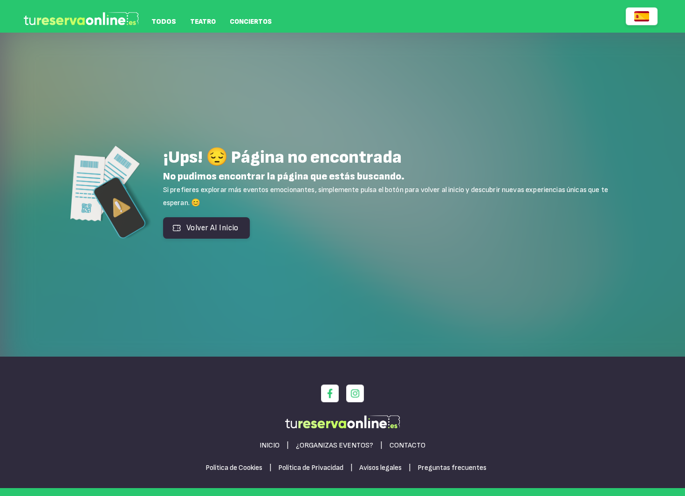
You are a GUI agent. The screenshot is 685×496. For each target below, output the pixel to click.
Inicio (270, 445)
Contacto (407, 445)
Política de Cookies (234, 467)
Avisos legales (380, 467)
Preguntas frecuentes (452, 467)
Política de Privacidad (310, 467)
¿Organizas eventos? (334, 445)
